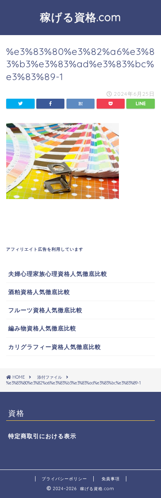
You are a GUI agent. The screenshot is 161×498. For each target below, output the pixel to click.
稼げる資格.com (80, 17)
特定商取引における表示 (42, 435)
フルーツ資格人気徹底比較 (45, 309)
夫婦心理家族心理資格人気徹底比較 (57, 273)
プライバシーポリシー (64, 478)
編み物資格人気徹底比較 (42, 328)
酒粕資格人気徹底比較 (39, 291)
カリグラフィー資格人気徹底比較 (54, 346)
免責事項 (111, 478)
